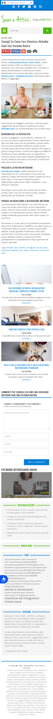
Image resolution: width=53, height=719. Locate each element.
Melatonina (22, 573)
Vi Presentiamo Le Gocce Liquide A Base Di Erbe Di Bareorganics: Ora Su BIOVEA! (27, 511)
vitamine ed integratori (22, 598)
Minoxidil (9, 576)
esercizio (35, 570)
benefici (8, 567)
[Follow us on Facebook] (18, 6)
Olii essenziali (26, 576)
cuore (33, 567)
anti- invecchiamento (14, 562)
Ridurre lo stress (22, 584)
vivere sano (13, 601)
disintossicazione (16, 570)
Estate (42, 570)
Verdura (32, 595)
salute (21, 586)
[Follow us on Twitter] (23, 6)
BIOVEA (22, 247)
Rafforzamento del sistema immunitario (23, 581)
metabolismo (34, 573)
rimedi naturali (11, 586)
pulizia (22, 578)
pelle (34, 576)
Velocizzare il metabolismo (17, 595)
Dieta (7, 570)
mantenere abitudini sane (11, 250)
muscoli (16, 576)
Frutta (14, 573)
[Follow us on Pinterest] (35, 6)
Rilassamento (34, 584)
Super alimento (27, 593)
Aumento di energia (26, 565)
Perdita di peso (12, 578)
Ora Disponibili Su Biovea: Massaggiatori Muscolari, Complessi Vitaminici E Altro (26, 290)
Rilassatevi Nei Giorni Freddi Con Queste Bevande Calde (27, 534)
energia (27, 570)
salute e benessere (31, 250)
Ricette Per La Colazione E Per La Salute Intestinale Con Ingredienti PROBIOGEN (26, 367)
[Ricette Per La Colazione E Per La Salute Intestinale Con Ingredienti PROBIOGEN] (26, 358)
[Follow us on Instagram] (40, 6)
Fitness (8, 573)
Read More (26, 303)
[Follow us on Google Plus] (29, 6)
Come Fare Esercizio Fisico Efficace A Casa (27, 329)
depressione (41, 567)
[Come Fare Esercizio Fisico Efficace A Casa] (26, 323)
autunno (40, 565)
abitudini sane (12, 247)
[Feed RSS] (13, 6)
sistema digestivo (12, 593)
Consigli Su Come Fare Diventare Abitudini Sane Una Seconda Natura (27, 518)
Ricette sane (10, 584)
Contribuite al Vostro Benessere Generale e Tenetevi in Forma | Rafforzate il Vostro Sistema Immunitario (27, 526)
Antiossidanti (30, 562)
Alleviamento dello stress (21, 559)
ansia (34, 559)
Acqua (7, 559)
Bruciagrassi (16, 567)
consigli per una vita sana (36, 247)
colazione (26, 567)
